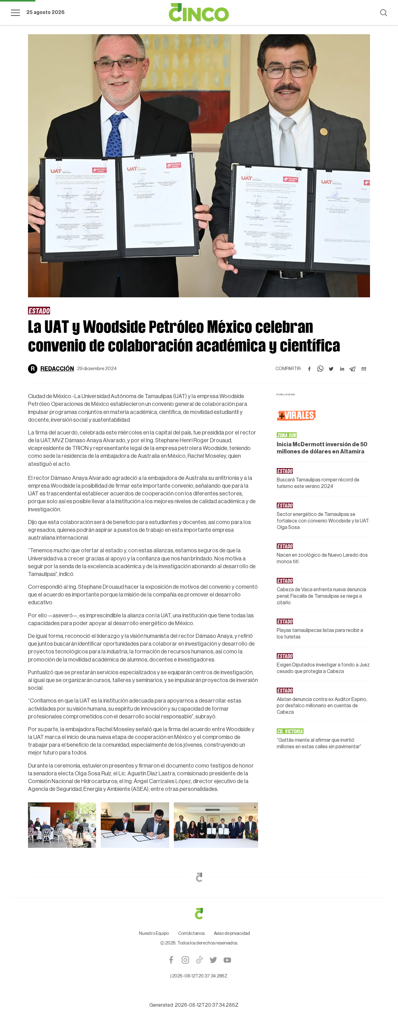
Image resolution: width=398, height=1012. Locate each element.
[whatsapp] (320, 365)
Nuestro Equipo (154, 829)
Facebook (171, 856)
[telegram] (353, 365)
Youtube (227, 856)
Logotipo (199, 12)
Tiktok (199, 856)
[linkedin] (342, 365)
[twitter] (331, 365)
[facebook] (309, 365)
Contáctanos (191, 829)
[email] (363, 365)
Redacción (57, 365)
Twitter (213, 856)
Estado (39, 310)
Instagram (185, 856)
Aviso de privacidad (232, 829)
